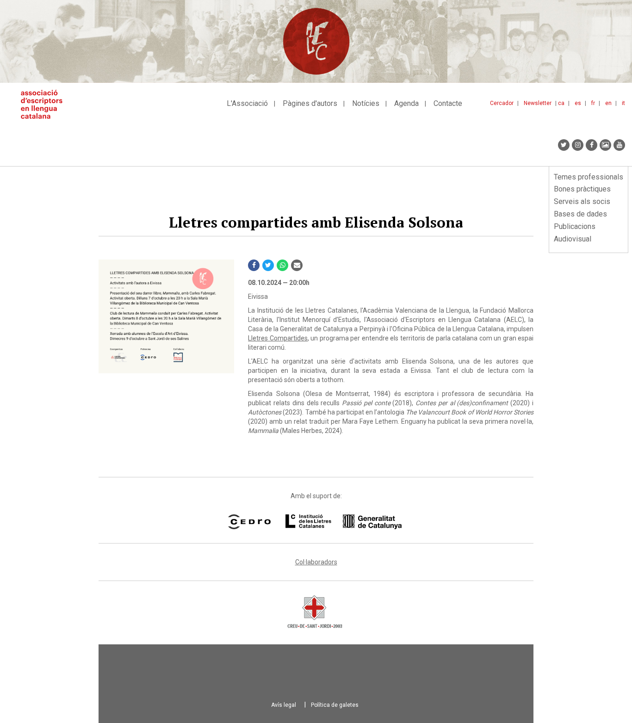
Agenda (406, 103)
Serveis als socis (582, 201)
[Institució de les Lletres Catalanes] (343, 521)
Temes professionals (588, 177)
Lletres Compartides (277, 338)
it (623, 103)
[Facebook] (591, 145)
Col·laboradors (316, 562)
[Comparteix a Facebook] (254, 265)
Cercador (502, 103)
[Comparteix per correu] (297, 265)
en (608, 103)
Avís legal (283, 705)
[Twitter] (564, 145)
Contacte (448, 103)
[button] (166, 316)
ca (561, 103)
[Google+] (605, 145)
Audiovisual (572, 239)
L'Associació (247, 103)
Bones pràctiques (582, 189)
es (578, 103)
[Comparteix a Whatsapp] (282, 265)
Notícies (365, 103)
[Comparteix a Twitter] (268, 265)
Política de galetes (335, 705)
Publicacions (574, 226)
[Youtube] (619, 145)
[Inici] (45, 104)
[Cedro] (249, 521)
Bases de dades (580, 214)
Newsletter (537, 103)
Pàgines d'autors (310, 103)
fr (593, 103)
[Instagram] (577, 145)
